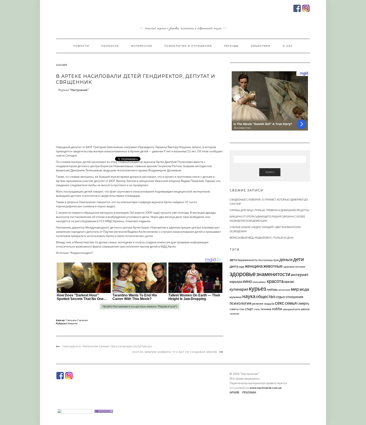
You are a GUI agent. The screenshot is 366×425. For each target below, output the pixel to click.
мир (295, 289)
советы (234, 309)
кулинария (239, 289)
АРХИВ (234, 392)
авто (233, 259)
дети (298, 259)
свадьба (269, 303)
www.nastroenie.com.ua (265, 387)
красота (275, 281)
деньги (286, 259)
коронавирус (259, 282)
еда (241, 266)
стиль (257, 309)
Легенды (231, 45)
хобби (277, 309)
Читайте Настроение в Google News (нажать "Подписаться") (140, 306)
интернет (300, 274)
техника (266, 309)
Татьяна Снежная (77, 320)
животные (273, 265)
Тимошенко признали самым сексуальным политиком (107, 346)
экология (234, 313)
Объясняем (260, 45)
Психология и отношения (188, 45)
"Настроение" (79, 90)
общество (265, 296)
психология (240, 303)
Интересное (141, 45)
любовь (272, 289)
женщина (254, 266)
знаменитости (273, 274)
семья (291, 302)
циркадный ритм (291, 309)
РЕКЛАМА (249, 392)
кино (247, 281)
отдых (280, 297)
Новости (81, 45)
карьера (236, 281)
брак (276, 260)
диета (234, 266)
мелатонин (284, 289)
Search (269, 172)
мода (304, 289)
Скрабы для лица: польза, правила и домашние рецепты (269, 210)
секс (279, 303)
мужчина (236, 297)
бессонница (265, 260)
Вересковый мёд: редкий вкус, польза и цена (262, 237)
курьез (257, 288)
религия (257, 303)
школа (305, 309)
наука (248, 296)
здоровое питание (294, 266)
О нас (288, 45)
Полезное (110, 45)
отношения (294, 297)
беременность (248, 260)
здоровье (243, 273)
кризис (289, 281)
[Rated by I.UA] (75, 411)
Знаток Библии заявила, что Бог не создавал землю (174, 352)
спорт (249, 309)
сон (241, 309)
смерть (303, 303)
